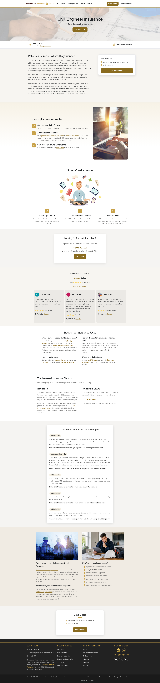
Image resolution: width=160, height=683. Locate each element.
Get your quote (117, 70)
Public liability (62, 653)
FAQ (77, 4)
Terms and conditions (99, 677)
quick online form (61, 360)
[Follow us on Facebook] (116, 659)
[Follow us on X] (121, 659)
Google (77, 278)
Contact (89, 4)
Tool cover (61, 662)
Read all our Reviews (80, 286)
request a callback (67, 362)
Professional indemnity (65, 659)
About (83, 4)
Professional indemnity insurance (47, 570)
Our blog (86, 662)
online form (60, 148)
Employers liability (63, 656)
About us (86, 659)
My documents (126, 4)
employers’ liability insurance (63, 345)
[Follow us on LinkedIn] (126, 659)
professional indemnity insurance (52, 136)
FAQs (85, 649)
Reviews (86, 666)
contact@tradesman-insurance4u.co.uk (42, 653)
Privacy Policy (86, 677)
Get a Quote (80, 256)
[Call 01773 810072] (103, 4)
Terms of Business (87, 680)
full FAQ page (92, 360)
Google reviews (45, 46)
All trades (60, 649)
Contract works (62, 666)
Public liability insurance (44, 592)
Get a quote (112, 4)
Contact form (34, 656)
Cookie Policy (113, 677)
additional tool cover (73, 136)
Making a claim (88, 656)
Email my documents (90, 653)
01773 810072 (80, 247)
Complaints (123, 677)
